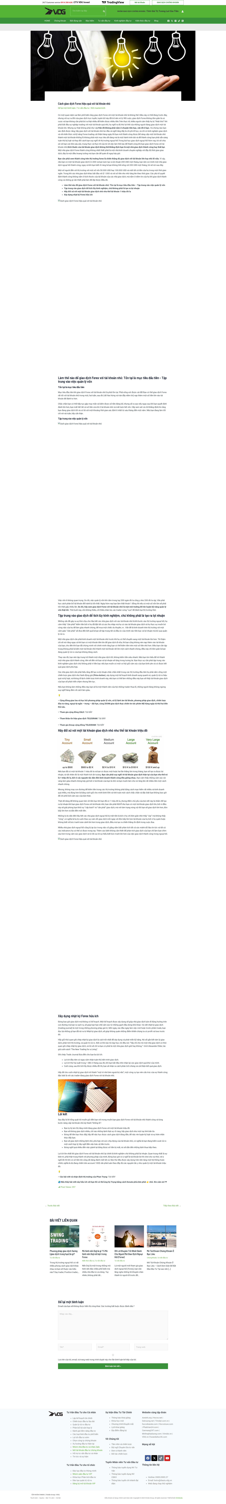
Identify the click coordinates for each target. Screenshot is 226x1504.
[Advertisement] (90, 1400)
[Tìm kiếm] (104, 11)
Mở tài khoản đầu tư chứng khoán (88, 1450)
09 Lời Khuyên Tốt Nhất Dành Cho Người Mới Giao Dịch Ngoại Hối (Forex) (129, 1254)
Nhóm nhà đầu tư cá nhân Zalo (86, 1447)
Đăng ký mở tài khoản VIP (84, 1483)
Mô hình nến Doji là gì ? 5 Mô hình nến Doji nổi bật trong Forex (95, 1254)
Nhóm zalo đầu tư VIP (82, 1474)
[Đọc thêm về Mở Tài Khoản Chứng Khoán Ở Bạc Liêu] (161, 1236)
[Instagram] (175, 21)
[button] (140, 2)
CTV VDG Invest (82, 2)
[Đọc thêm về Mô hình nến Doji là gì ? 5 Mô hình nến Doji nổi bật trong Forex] (97, 1236)
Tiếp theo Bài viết (172, 1205)
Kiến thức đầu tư (142, 21)
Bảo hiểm (90, 21)
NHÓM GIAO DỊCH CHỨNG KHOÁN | (131, 11)
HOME (47, 21)
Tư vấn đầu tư (104, 21)
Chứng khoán (60, 21)
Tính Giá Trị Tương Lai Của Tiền (162, 11)
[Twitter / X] (172, 21)
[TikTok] (179, 21)
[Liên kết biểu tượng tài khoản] (183, 11)
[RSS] (183, 21)
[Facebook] (168, 21)
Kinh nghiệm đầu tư (122, 21)
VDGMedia (179, 1498)
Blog (156, 21)
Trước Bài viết (52, 1205)
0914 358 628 (67, 2)
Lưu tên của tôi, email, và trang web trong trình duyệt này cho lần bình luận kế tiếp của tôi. (97, 1359)
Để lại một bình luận (66, 108)
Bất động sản (76, 21)
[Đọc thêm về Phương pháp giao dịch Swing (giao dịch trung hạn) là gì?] (64, 1236)
